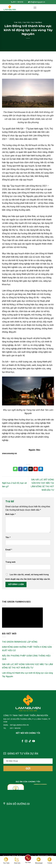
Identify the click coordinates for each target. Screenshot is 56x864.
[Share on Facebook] (20, 469)
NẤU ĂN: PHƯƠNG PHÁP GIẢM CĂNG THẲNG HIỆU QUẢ (26, 657)
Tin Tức (17, 22)
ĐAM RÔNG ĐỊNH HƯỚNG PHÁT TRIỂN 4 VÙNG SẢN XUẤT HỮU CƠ (27, 649)
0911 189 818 (17, 2)
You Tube (6, 863)
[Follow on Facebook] (22, 741)
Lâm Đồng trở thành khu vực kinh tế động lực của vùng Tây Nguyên (27, 675)
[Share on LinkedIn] (40, 469)
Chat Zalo (17, 863)
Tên (8, 537)
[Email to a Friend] (30, 469)
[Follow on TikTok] (30, 741)
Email (8, 550)
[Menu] (35, 7)
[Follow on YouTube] (33, 741)
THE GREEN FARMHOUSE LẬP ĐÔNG (19, 642)
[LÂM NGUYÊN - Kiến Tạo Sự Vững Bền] (15, 7)
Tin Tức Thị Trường (32, 22)
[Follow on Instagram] (26, 741)
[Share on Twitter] (25, 469)
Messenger (39, 863)
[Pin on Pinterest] (35, 469)
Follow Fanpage (50, 863)
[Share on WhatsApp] (15, 469)
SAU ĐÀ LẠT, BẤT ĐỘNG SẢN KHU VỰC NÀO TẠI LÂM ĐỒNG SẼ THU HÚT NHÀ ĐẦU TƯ (27, 666)
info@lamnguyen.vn (37, 2)
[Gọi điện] (28, 858)
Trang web (10, 562)
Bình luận (10, 514)
